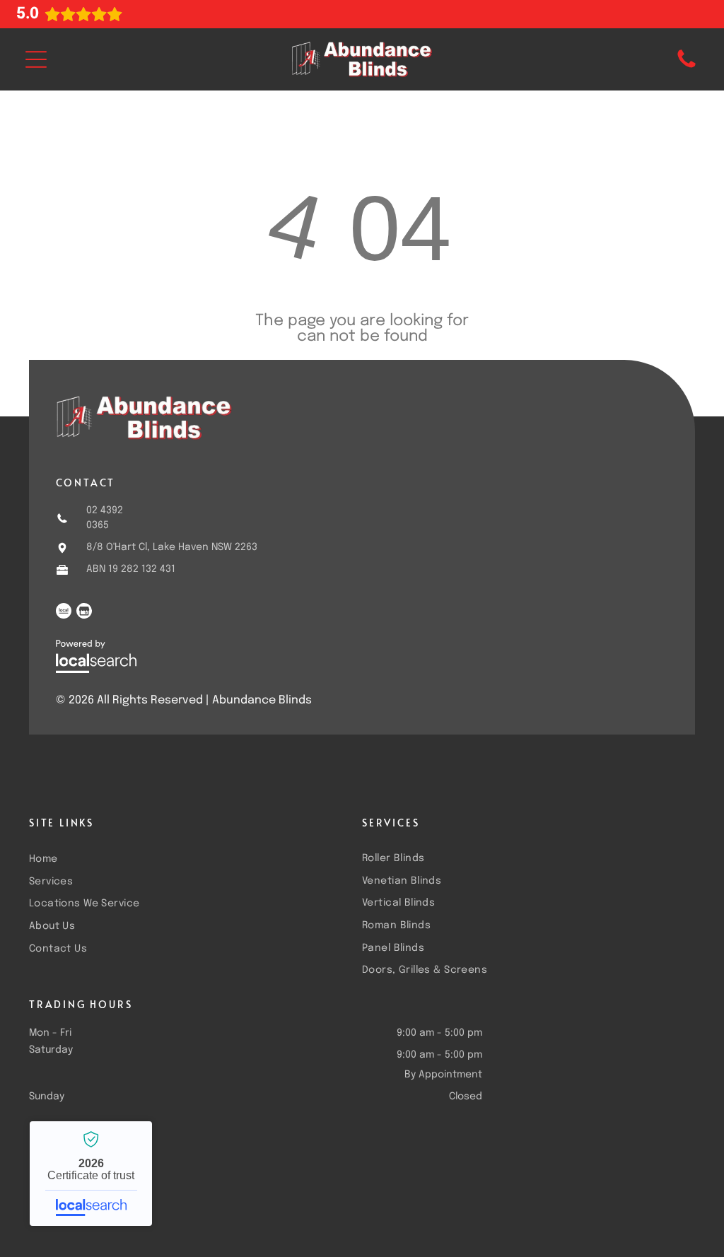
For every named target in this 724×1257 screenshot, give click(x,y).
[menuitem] (189, 858)
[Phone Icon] (686, 68)
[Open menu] (36, 59)
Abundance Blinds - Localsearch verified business (91, 1173)
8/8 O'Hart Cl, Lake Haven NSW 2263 (171, 547)
